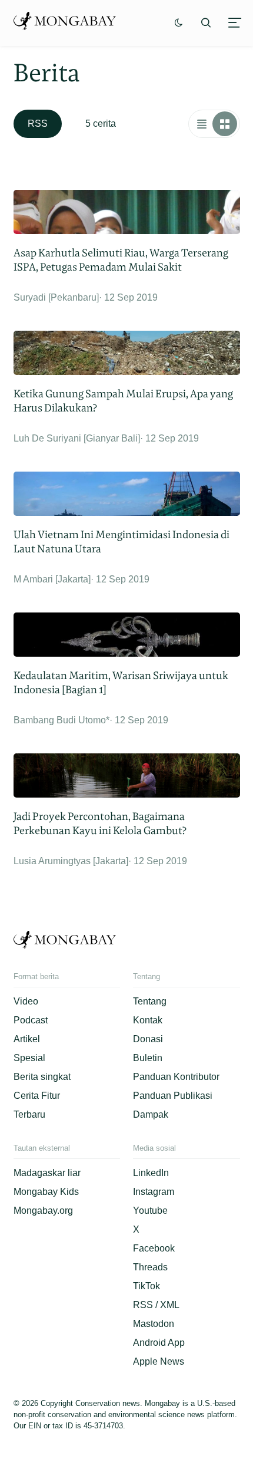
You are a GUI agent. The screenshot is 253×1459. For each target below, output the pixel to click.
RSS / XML (156, 1305)
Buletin (147, 1058)
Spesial (29, 1058)
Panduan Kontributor (176, 1077)
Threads (150, 1267)
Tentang (150, 1001)
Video (26, 1001)
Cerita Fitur (37, 1096)
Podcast (31, 1020)
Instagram (153, 1192)
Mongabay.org (43, 1211)
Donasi (148, 1039)
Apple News (158, 1361)
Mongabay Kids (46, 1192)
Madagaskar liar (47, 1173)
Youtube (150, 1211)
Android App (159, 1343)
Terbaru (29, 1114)
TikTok (146, 1286)
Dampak (150, 1114)
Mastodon (153, 1324)
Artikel (27, 1039)
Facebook (154, 1248)
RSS (38, 123)
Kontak (147, 1020)
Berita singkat (42, 1077)
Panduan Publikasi (172, 1096)
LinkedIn (151, 1173)
